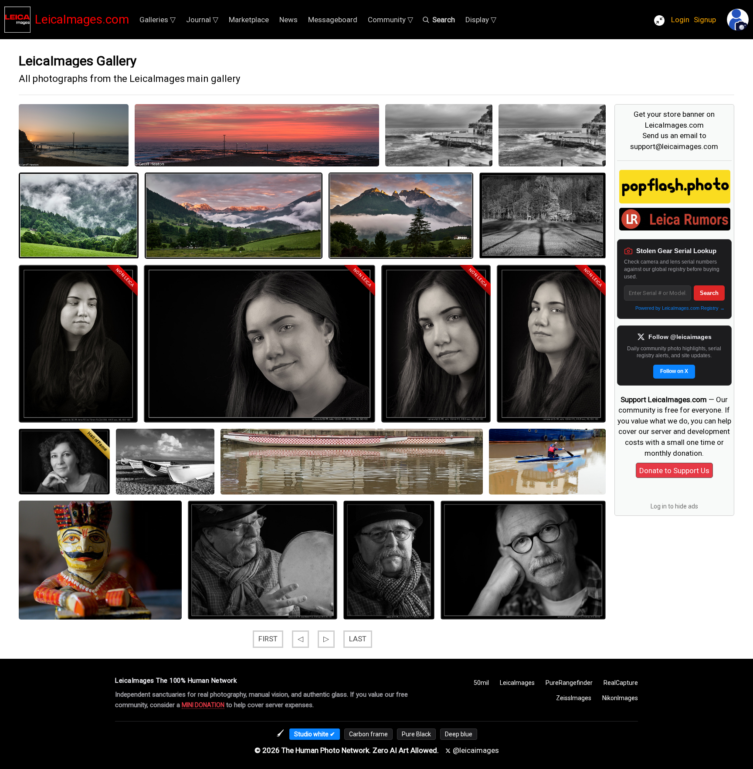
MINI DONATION (203, 704)
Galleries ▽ (157, 19)
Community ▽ (390, 19)
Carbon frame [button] (368, 734)
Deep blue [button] (458, 734)
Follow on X (674, 371)
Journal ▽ (202, 19)
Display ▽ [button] (480, 19)
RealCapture (621, 682)
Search (709, 293)
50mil (481, 682)
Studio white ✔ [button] (314, 734)
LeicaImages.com (82, 19)
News (288, 19)
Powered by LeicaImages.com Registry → (680, 308)
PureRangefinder (569, 682)
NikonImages (620, 697)
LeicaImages (517, 682)
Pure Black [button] (416, 734)
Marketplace (249, 19)
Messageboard (332, 19)
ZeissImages (573, 697)
